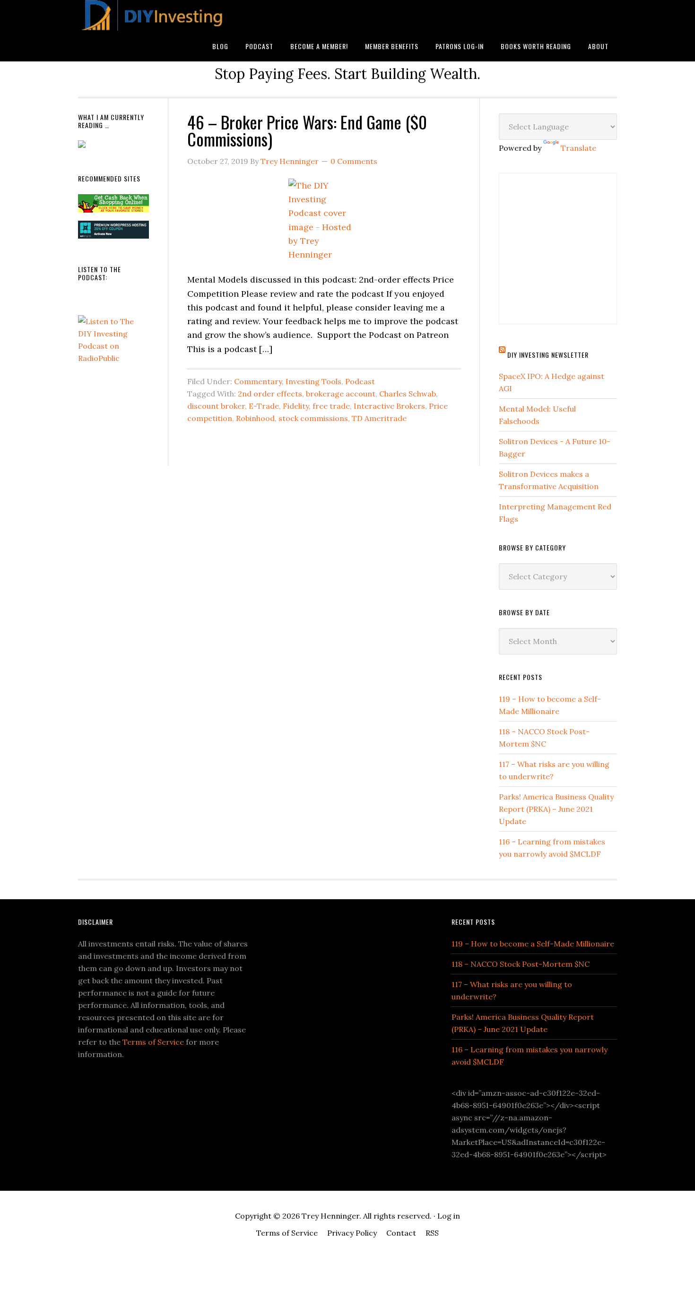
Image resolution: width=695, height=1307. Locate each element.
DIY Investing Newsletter (548, 355)
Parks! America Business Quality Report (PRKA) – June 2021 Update (556, 809)
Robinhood (255, 418)
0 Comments (353, 161)
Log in (448, 1216)
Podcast (360, 381)
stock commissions (313, 418)
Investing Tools (313, 381)
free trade (331, 406)
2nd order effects (270, 393)
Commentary (258, 381)
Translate (578, 148)
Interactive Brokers (389, 406)
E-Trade (264, 406)
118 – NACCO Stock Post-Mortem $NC (521, 964)
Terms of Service (153, 1042)
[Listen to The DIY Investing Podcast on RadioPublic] (113, 358)
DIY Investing (153, 15)
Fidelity (296, 406)
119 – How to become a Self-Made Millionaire (533, 943)
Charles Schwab (407, 393)
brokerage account (340, 393)
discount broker (216, 406)
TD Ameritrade (379, 418)
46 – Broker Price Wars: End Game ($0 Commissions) (307, 130)
